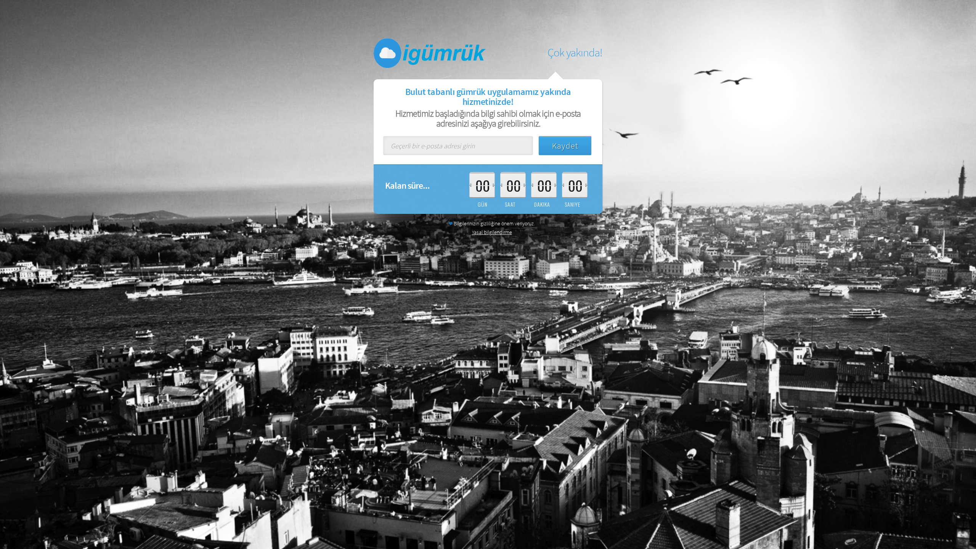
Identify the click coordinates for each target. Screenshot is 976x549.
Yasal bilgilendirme (492, 232)
